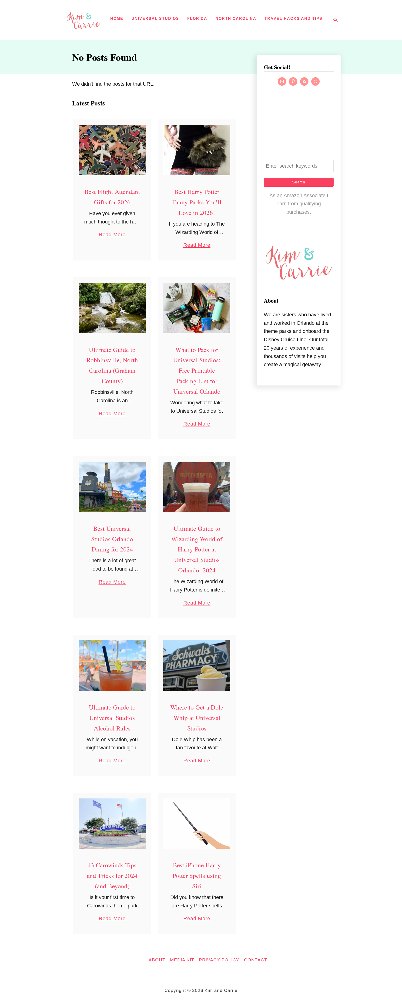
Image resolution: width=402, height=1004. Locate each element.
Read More (112, 235)
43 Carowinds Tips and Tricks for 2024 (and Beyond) (112, 875)
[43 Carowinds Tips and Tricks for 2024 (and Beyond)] (112, 823)
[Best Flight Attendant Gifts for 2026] (112, 150)
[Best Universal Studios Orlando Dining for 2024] (112, 487)
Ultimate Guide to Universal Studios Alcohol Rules (112, 717)
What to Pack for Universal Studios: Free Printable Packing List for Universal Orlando (197, 370)
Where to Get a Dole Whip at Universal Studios (196, 717)
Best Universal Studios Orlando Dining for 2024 (112, 539)
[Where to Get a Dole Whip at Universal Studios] (197, 665)
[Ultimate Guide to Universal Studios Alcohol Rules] (112, 665)
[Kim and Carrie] (83, 19)
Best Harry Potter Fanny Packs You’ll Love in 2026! (196, 202)
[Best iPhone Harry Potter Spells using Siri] (197, 823)
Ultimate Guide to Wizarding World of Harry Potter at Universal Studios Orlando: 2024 (196, 549)
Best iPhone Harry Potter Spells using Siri (197, 875)
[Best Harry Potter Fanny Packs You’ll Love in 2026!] (197, 150)
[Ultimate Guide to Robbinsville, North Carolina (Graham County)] (112, 308)
